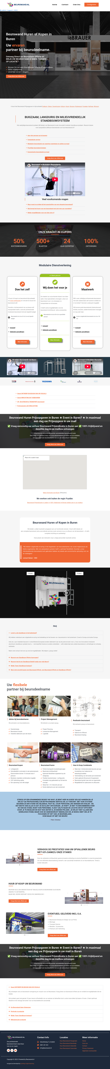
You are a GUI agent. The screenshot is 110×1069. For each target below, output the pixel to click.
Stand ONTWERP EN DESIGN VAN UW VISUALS (31, 393)
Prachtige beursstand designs (37, 148)
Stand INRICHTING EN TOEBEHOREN (28, 397)
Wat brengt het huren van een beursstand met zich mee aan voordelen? (50, 208)
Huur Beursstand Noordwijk (68, 1043)
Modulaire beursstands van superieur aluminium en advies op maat (48, 144)
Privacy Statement (87, 1048)
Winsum (96, 106)
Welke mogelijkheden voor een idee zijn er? (41, 213)
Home (54, 5)
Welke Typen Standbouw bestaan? (21, 666)
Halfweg (90, 106)
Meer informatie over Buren (51, 493)
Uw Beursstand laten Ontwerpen (21, 1007)
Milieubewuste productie (18, 1019)
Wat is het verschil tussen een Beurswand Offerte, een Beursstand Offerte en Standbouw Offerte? (41, 670)
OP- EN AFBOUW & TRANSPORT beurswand (30, 402)
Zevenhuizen (56, 106)
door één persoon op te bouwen (37, 135)
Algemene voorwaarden (89, 1051)
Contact (65, 5)
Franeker (85, 106)
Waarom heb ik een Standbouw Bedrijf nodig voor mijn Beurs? (30, 661)
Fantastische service (34, 139)
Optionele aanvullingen (17, 332)
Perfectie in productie (17, 1011)
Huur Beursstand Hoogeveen (68, 1041)
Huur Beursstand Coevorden (68, 1048)
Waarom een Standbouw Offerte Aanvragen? (25, 657)
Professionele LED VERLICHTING (27, 406)
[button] (55, 136)
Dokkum (44, 106)
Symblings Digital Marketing (27, 1063)
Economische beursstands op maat (38, 152)
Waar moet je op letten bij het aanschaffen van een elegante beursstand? (50, 204)
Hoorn (67, 106)
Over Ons (76, 5)
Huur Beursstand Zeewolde (68, 1046)
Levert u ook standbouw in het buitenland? (24, 633)
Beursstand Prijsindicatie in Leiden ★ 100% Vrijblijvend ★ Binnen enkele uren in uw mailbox (55, 502)
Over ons (85, 1043)
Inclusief (12, 328)
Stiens (50, 106)
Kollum (63, 106)
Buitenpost (78, 106)
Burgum (72, 106)
